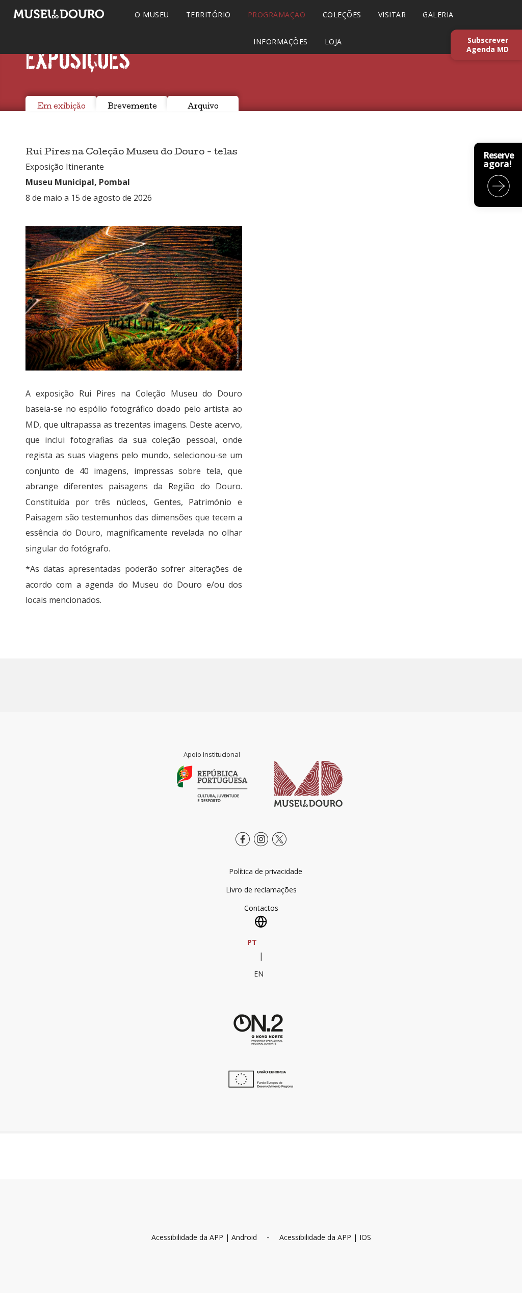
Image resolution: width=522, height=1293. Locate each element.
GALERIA (438, 14)
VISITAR (392, 14)
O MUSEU (152, 14)
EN (259, 974)
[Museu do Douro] (308, 783)
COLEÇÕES (342, 14)
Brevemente (132, 107)
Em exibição (61, 107)
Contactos (261, 908)
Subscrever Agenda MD (487, 44)
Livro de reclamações (261, 889)
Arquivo (203, 107)
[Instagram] (261, 846)
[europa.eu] (259, 1085)
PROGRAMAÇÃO (277, 14)
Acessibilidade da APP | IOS (325, 1237)
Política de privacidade (265, 871)
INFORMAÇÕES (280, 41)
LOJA (333, 41)
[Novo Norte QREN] (259, 1029)
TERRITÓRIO (208, 14)
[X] (279, 846)
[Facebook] (242, 846)
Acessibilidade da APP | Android (204, 1237)
